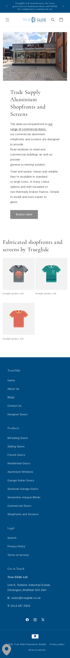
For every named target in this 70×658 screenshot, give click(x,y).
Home (11, 380)
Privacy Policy (16, 546)
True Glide (19, 644)
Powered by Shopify (36, 644)
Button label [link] (24, 214)
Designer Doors (17, 414)
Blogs (11, 397)
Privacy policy (57, 644)
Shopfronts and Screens (22, 514)
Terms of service (37, 650)
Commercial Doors (19, 505)
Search (12, 537)
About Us (13, 388)
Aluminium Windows (20, 471)
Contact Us (14, 405)
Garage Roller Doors (20, 480)
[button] (7, 20)
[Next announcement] (63, 6)
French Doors (16, 454)
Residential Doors (18, 463)
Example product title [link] (13, 293)
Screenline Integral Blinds (24, 497)
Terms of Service (18, 554)
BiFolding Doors (17, 437)
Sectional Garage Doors (22, 488)
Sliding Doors (16, 446)
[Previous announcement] (7, 6)
